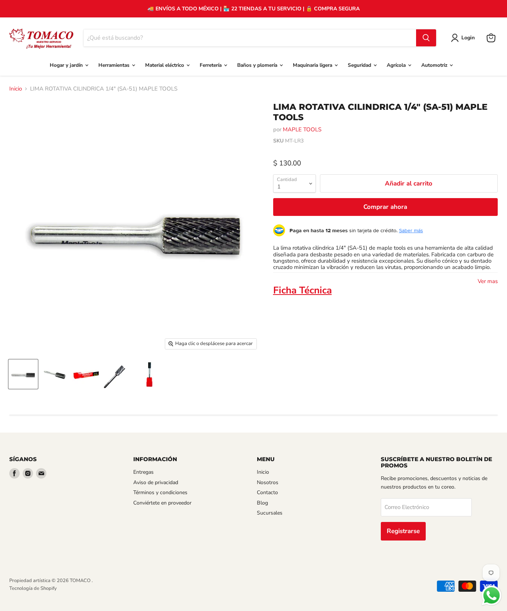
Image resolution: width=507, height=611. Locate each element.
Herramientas (114, 65)
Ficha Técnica (302, 290)
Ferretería (211, 65)
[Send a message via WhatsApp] (491, 595)
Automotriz (435, 65)
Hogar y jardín (67, 65)
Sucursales (269, 512)
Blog (262, 502)
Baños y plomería (258, 65)
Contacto (267, 492)
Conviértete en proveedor (162, 502)
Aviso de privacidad (155, 482)
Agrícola (397, 65)
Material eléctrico (165, 65)
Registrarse (403, 531)
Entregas (143, 472)
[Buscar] (426, 37)
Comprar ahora (385, 207)
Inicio (15, 89)
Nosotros (267, 482)
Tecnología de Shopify (33, 588)
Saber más (411, 230)
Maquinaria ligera (313, 65)
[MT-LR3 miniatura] (23, 374)
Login (468, 37)
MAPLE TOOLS (302, 129)
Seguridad (360, 65)
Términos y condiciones (160, 492)
